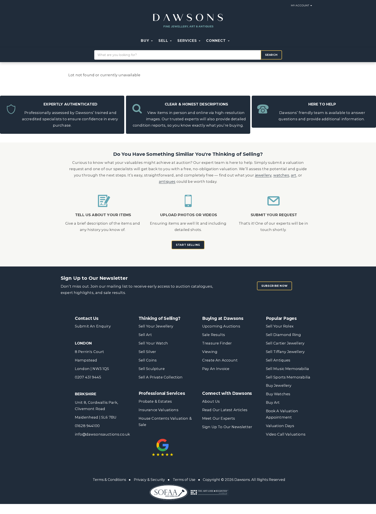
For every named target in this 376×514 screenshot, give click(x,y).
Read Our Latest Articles (224, 410)
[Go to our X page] (215, 443)
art (293, 175)
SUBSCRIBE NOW (274, 285)
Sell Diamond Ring (283, 334)
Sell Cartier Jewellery (285, 343)
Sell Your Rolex (280, 326)
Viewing (209, 351)
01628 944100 (87, 426)
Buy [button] (145, 41)
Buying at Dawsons (222, 318)
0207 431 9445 (88, 377)
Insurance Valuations (158, 410)
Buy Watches (278, 394)
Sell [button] (164, 41)
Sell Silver (147, 351)
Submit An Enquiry (93, 326)
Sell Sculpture (152, 368)
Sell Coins (148, 360)
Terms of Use (184, 480)
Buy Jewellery (279, 385)
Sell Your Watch (153, 343)
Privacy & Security (149, 480)
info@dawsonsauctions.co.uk (102, 434)
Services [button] (187, 41)
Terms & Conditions (109, 480)
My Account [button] (300, 5)
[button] (235, 41)
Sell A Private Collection (161, 377)
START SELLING (188, 244)
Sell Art (145, 334)
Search (271, 54)
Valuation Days (280, 426)
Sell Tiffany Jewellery (285, 351)
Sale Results (213, 334)
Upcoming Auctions (221, 326)
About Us (211, 401)
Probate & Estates (155, 401)
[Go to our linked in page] (224, 443)
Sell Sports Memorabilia (288, 377)
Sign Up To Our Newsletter (227, 427)
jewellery (263, 175)
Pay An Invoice (215, 368)
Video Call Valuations (286, 434)
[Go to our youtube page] (233, 443)
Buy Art (273, 402)
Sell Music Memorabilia (287, 368)
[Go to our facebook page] (206, 443)
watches (281, 175)
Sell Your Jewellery (156, 326)
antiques (167, 181)
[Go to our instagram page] (242, 443)
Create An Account (220, 360)
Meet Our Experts (218, 418)
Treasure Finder (217, 343)
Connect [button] (216, 41)
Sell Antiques (278, 360)
